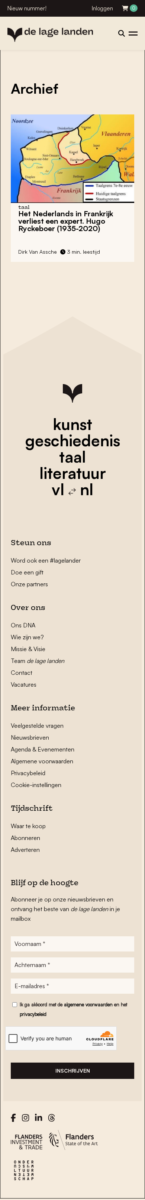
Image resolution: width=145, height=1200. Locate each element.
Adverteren (25, 849)
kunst (72, 424)
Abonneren (25, 837)
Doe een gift (27, 572)
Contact (21, 672)
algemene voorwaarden (88, 1004)
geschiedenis (72, 440)
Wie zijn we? (27, 637)
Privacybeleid (28, 773)
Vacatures (23, 684)
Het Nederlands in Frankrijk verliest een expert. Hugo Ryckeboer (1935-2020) (65, 221)
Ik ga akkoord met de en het (73, 1009)
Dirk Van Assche (37, 252)
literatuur (72, 473)
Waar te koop (28, 826)
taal (72, 456)
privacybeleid (33, 1014)
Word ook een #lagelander (46, 560)
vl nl (72, 489)
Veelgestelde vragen (37, 725)
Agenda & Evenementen (42, 749)
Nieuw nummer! (26, 8)
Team (37, 660)
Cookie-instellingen (36, 785)
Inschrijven (72, 1070)
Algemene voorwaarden (42, 761)
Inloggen (102, 8)
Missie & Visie (28, 649)
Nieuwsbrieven (30, 737)
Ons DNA (23, 625)
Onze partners (29, 584)
